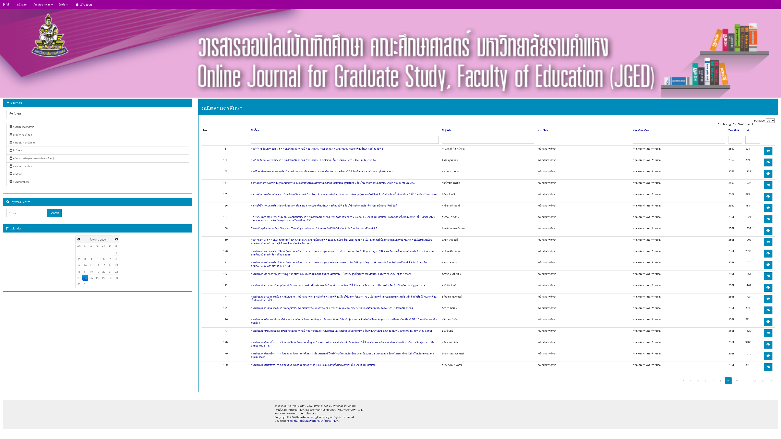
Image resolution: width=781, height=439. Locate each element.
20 (103, 271)
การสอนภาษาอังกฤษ (23, 142)
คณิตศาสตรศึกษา (22, 134)
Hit (747, 130)
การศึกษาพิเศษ (20, 182)
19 (97, 271)
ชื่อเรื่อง (255, 130)
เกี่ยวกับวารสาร (42, 4)
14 (110, 265)
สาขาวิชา (543, 130)
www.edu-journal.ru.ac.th (302, 413)
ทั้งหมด (17, 114)
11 (91, 265)
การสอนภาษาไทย (22, 166)
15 (116, 265)
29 (116, 278)
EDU (7, 4)
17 (85, 271)
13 (103, 265)
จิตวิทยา (17, 150)
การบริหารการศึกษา (23, 127)
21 (110, 271)
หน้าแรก (22, 4)
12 (97, 265)
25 (91, 278)
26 (97, 278)
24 (85, 278)
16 (78, 271)
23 (78, 278)
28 (110, 278)
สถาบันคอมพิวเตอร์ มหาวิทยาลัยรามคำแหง (314, 421)
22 (116, 271)
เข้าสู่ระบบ (85, 5)
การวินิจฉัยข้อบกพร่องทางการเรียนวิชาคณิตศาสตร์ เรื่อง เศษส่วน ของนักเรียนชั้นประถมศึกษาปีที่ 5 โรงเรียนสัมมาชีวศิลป (314, 160)
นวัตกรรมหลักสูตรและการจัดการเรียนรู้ (33, 158)
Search (54, 213)
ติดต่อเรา (64, 4)
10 (85, 265)
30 (78, 284)
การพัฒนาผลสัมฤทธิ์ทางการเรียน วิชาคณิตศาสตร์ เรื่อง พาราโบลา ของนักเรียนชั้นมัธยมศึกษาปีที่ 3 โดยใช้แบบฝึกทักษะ (313, 365)
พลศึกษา (17, 174)
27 (103, 278)
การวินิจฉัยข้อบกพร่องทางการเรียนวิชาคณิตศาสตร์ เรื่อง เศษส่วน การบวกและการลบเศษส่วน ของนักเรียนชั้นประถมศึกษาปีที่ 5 (317, 148)
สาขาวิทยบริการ (641, 130)
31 (85, 284)
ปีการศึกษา (734, 130)
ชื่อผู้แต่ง (446, 130)
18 (91, 271)
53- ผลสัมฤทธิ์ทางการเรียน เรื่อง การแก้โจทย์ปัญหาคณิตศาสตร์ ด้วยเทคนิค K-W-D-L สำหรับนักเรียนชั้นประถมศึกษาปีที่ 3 (314, 228)
